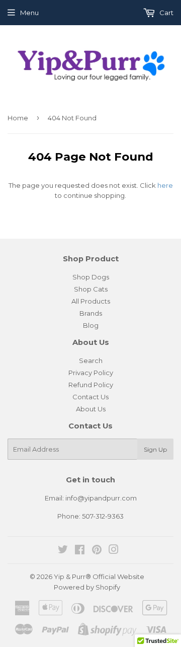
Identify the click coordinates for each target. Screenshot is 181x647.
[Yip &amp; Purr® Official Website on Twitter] (63, 551)
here (165, 185)
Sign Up (155, 449)
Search (91, 360)
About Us (91, 409)
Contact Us (90, 397)
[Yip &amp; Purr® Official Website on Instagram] (114, 551)
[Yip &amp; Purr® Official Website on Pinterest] (97, 551)
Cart (165, 13)
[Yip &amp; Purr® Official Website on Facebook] (79, 551)
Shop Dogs (90, 277)
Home (18, 118)
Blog (91, 325)
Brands (90, 313)
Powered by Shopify (87, 587)
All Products (90, 301)
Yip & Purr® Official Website (99, 576)
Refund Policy (90, 385)
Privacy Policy (90, 373)
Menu (29, 13)
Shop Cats (91, 289)
